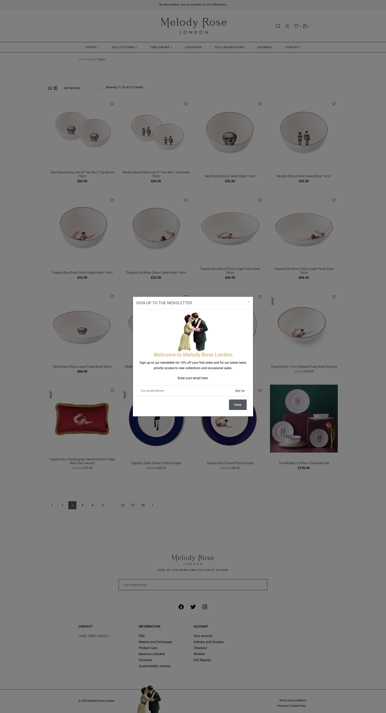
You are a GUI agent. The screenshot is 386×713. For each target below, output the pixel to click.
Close (237, 404)
